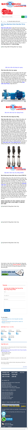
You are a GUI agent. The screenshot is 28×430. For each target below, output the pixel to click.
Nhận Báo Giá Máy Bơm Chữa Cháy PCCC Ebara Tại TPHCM (12, 322)
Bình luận (6, 299)
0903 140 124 (11, 337)
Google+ (4, 426)
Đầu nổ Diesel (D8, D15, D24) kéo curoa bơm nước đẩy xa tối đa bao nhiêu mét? (13, 358)
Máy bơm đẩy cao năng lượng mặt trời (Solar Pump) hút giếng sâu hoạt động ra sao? (13, 348)
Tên (5, 291)
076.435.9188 (11, 331)
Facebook (9, 426)
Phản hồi (7, 310)
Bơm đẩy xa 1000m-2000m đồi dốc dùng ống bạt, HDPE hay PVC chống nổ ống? (13, 363)
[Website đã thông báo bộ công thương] (7, 420)
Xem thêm (25, 366)
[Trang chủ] (2, 21)
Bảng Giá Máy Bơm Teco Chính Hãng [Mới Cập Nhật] (12, 319)
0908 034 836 (4, 331)
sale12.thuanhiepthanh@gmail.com (12, 404)
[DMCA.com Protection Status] (6, 416)
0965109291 (18, 331)
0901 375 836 (4, 337)
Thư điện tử (6, 295)
